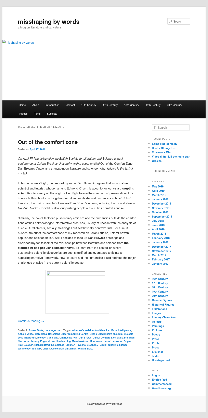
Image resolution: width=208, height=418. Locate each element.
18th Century (131, 105)
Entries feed (159, 379)
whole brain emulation (63, 348)
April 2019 (158, 191)
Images (23, 113)
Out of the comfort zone (48, 142)
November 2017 (161, 251)
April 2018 (158, 229)
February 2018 (161, 238)
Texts (37, 113)
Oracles (156, 161)
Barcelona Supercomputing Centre (68, 334)
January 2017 (160, 264)
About (35, 105)
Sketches (157, 352)
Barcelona (41, 334)
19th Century (153, 105)
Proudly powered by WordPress (104, 404)
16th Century (88, 105)
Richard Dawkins (44, 345)
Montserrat (96, 341)
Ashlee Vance (26, 334)
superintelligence (118, 345)
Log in (156, 375)
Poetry (156, 334)
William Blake (85, 348)
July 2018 (158, 221)
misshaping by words (49, 21)
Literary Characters (164, 317)
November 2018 (161, 208)
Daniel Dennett (101, 337)
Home (22, 105)
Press (155, 339)
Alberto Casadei (81, 330)
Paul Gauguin (25, 345)
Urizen (46, 348)
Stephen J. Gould (96, 345)
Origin (127, 341)
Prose (32, 330)
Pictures (157, 330)
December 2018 (161, 203)
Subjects (52, 113)
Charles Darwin (68, 337)
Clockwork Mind (162, 152)
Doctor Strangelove (164, 148)
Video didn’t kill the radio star (171, 156)
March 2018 (159, 233)
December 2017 (161, 246)
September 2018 (162, 216)
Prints (155, 343)
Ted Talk (36, 348)
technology (24, 348)
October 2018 (160, 212)
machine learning (61, 341)
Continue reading (31, 321)
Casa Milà (52, 337)
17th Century (110, 105)
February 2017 (161, 259)
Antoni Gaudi (99, 330)
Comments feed (162, 384)
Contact (70, 105)
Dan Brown (85, 337)
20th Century (174, 105)
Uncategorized (52, 330)
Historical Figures (163, 304)
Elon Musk (117, 337)
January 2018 (160, 242)
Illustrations (159, 309)
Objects (156, 321)
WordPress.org (161, 388)
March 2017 (159, 255)
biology (41, 337)
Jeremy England (40, 341)
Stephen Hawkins (76, 345)
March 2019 (159, 195)
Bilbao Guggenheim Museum (106, 334)
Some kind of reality (164, 144)
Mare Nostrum (80, 341)
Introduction (52, 105)
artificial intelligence (119, 330)
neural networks (113, 341)
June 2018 (158, 225)
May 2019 (158, 186)
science (59, 345)
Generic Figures (162, 300)
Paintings (158, 326)
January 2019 (160, 199)
